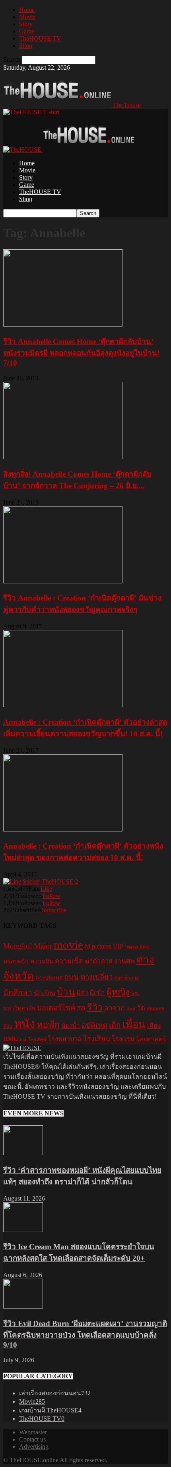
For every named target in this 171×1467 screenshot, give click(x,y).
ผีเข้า (97, 993)
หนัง (24, 1023)
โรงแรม (123, 1039)
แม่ (23, 1040)
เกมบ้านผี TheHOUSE (50, 1410)
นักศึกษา (17, 992)
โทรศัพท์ (37, 1040)
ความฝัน (41, 961)
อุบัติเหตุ (94, 1025)
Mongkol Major (27, 946)
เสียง (154, 1025)
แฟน (10, 1039)
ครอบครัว (16, 961)
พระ (135, 993)
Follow (51, 895)
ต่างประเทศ (48, 978)
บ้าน (66, 991)
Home (27, 9)
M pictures (98, 946)
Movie (27, 17)
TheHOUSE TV (40, 38)
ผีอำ (82, 993)
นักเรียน (44, 993)
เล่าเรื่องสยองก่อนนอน (55, 1393)
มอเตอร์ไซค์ (56, 1007)
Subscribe (54, 910)
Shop (25, 45)
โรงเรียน (96, 1039)
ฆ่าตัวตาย (98, 961)
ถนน (71, 977)
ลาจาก (114, 1008)
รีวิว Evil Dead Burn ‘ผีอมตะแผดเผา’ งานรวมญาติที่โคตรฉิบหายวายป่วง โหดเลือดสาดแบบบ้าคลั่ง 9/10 (85, 1334)
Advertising (34, 1446)
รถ (81, 1007)
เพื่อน (134, 1024)
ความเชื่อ (69, 961)
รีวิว (95, 1007)
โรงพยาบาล (65, 1039)
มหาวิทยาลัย (19, 1008)
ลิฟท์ (130, 1009)
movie (68, 944)
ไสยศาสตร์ (151, 1039)
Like (46, 888)
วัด (141, 1008)
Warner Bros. (137, 947)
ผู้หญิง (118, 992)
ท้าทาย (131, 978)
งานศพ (124, 961)
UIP (118, 946)
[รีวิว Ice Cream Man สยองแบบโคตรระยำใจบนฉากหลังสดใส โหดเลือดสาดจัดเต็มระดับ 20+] (23, 1229)
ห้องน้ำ (70, 1025)
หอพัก (48, 1024)
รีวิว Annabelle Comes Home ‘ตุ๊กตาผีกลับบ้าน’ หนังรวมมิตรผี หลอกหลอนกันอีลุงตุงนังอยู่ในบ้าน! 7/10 (81, 352)
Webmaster (33, 1432)
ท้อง (118, 978)
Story (26, 24)
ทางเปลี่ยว (96, 977)
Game (26, 31)
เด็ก (114, 1025)
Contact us (32, 1439)
